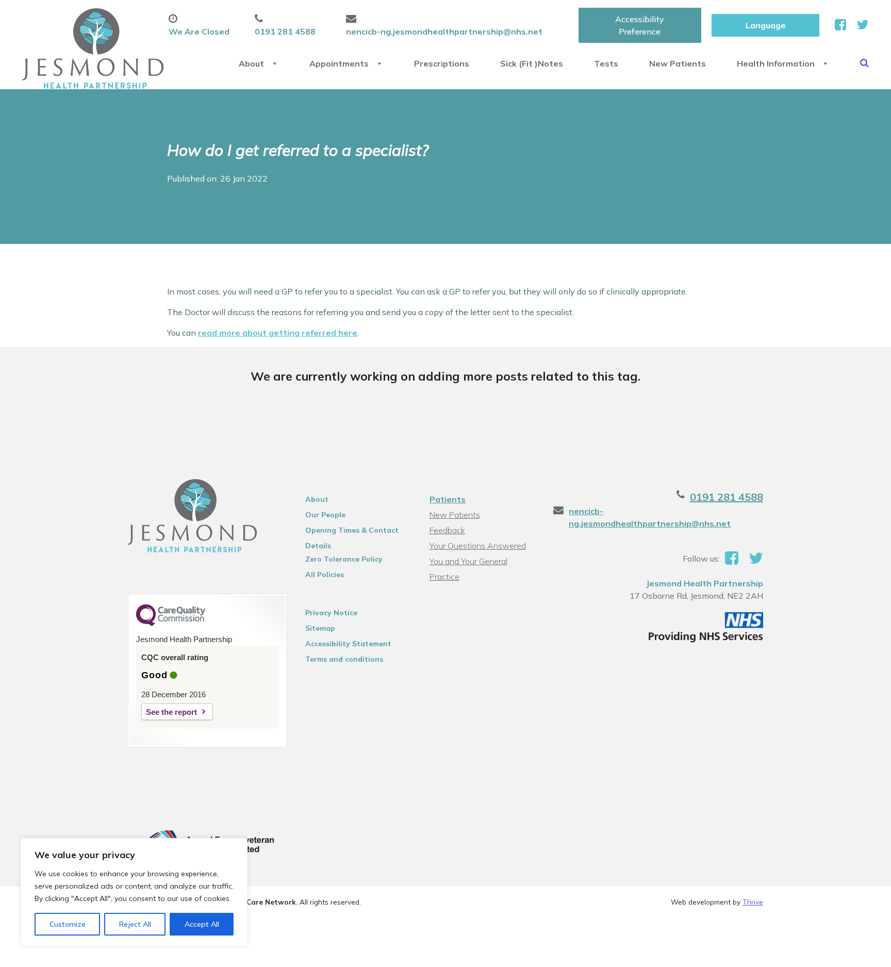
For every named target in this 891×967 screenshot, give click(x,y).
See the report (171, 712)
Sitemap (320, 628)
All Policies (324, 574)
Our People (325, 514)
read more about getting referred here (277, 332)
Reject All (135, 924)
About (251, 63)
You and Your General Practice (468, 562)
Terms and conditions (344, 659)
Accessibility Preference (639, 25)
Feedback (447, 530)
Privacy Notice (331, 612)
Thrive (752, 901)
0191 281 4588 (726, 496)
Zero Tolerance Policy (344, 559)
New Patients (677, 63)
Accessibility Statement (348, 643)
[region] (134, 892)
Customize (68, 924)
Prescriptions (441, 63)
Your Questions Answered (478, 545)
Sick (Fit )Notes (531, 63)
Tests (606, 63)
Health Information (776, 63)
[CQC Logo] (170, 623)
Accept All (202, 924)
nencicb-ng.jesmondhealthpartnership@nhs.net (650, 517)
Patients (448, 499)
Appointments (339, 63)
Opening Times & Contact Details (352, 532)
